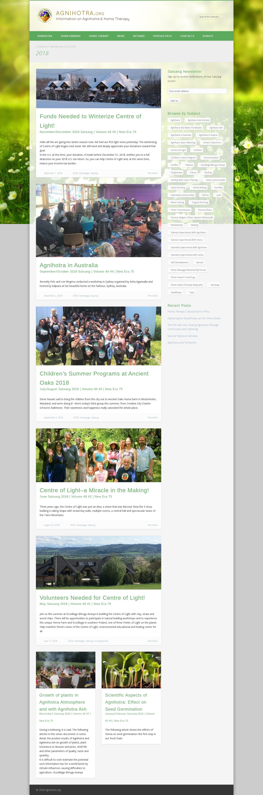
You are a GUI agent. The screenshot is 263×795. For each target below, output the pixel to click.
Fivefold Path (162, 36)
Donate (208, 36)
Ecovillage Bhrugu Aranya (213, 164)
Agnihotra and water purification (186, 127)
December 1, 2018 (53, 173)
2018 (75, 173)
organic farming (200, 202)
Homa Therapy (99, 36)
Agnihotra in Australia (181, 135)
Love (218, 195)
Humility (218, 187)
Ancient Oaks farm (212, 142)
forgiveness (176, 172)
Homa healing (199, 187)
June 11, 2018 (50, 641)
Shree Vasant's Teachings (183, 277)
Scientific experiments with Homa (187, 254)
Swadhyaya (176, 292)
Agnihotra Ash (216, 127)
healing (208, 172)
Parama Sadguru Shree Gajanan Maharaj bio (192, 217)
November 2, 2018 (53, 295)
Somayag (215, 284)
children (198, 150)
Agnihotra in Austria (208, 135)
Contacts (187, 36)
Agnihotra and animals (198, 120)
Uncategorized (101, 641)
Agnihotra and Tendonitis (182, 342)
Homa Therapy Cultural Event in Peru (189, 311)
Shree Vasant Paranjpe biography (187, 284)
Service (199, 262)
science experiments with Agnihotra (188, 232)
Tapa (191, 292)
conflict (174, 164)
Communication (211, 157)
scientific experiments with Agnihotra (189, 247)
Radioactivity (177, 224)
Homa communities (215, 180)
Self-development (179, 262)
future (193, 172)
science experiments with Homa (186, 239)
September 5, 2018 (53, 417)
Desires (189, 164)
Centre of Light (178, 150)
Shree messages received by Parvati (188, 269)
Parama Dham (205, 209)
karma (205, 195)
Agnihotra (44, 36)
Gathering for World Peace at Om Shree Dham (194, 318)
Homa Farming (71, 36)
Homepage (84, 173)
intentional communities (182, 195)
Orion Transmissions (180, 209)
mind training (177, 202)
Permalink (153, 173)
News (120, 36)
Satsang (139, 36)
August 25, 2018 (52, 525)
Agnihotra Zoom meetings (183, 142)
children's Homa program (183, 157)
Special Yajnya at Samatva (183, 336)
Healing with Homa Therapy (184, 180)
